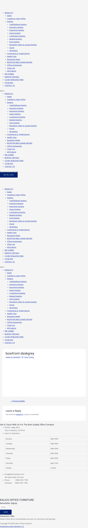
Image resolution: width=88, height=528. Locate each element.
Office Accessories (14, 65)
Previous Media (17, 401)
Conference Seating (17, 36)
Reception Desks (13, 59)
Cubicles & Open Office (16, 19)
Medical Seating (15, 39)
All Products (11, 71)
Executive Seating (16, 27)
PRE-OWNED (9, 74)
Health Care (11, 56)
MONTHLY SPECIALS (12, 77)
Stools (11, 48)
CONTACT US (10, 86)
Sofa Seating (14, 42)
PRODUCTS (9, 13)
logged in (19, 414)
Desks (9, 16)
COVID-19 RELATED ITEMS (14, 80)
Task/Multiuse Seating (17, 24)
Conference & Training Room (18, 54)
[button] (44, 90)
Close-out (11, 68)
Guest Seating (15, 33)
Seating (10, 22)
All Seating (13, 51)
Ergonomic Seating (16, 30)
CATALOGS (9, 83)
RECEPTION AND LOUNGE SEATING (19, 62)
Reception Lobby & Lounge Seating (23, 45)
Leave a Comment (13, 357)
